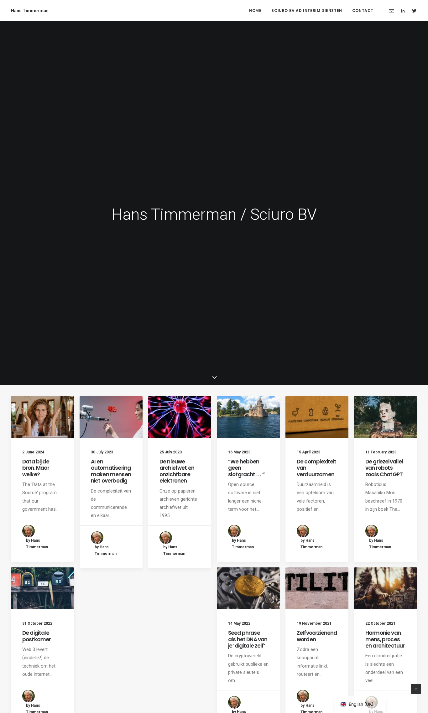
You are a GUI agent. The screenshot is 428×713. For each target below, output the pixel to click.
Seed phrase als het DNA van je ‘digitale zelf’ (247, 639)
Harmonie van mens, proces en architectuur (385, 639)
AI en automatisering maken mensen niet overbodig (111, 471)
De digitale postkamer (36, 636)
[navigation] (360, 704)
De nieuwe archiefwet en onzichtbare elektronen (176, 471)
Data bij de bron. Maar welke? (36, 468)
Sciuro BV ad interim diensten (306, 10)
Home (255, 10)
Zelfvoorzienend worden (317, 636)
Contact (362, 10)
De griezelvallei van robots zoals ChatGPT (384, 468)
